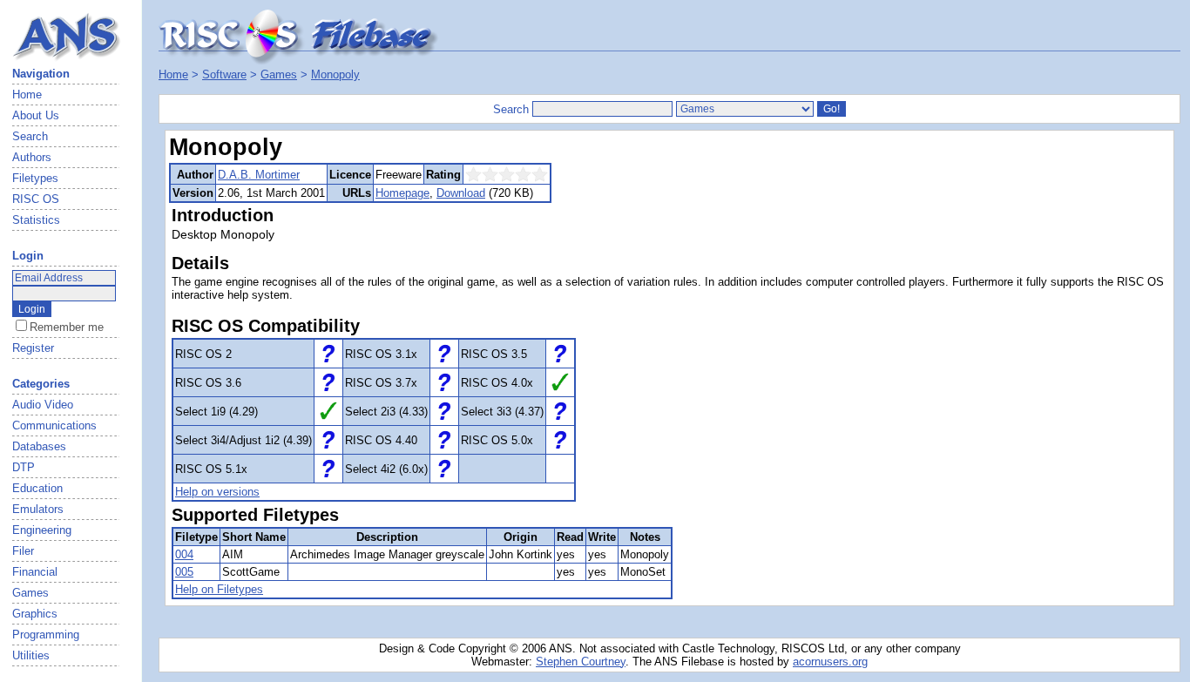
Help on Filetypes (219, 589)
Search (30, 136)
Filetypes (35, 178)
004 (184, 554)
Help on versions (217, 491)
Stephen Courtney (580, 661)
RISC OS (35, 199)
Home (27, 94)
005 (184, 571)
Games (278, 74)
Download (460, 192)
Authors (31, 157)
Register (33, 348)
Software (224, 74)
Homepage (402, 192)
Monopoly (335, 74)
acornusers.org (830, 661)
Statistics (36, 219)
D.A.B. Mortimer (259, 174)
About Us (35, 115)
